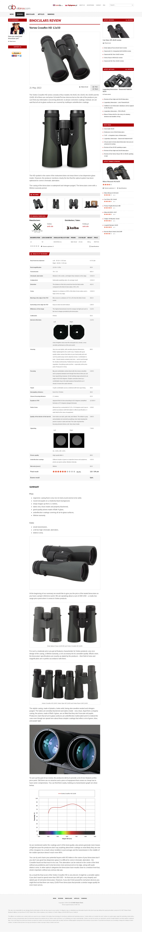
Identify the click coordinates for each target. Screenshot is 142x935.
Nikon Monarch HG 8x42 (111, 193)
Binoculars (30, 14)
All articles (129, 69)
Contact (98, 5)
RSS (104, 5)
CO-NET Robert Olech (77, 902)
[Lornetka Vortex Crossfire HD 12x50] (38, 199)
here (16, 922)
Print (96, 87)
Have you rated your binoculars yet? (15, 37)
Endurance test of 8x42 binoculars (114, 132)
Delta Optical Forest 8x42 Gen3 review (115, 48)
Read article (107, 94)
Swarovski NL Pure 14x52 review (114, 54)
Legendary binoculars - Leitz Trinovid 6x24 (116, 102)
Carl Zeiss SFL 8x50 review (112, 40)
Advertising (90, 5)
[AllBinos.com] (19, 6)
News (12, 14)
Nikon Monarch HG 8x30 (111, 181)
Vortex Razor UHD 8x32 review (113, 57)
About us (82, 5)
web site (50, 226)
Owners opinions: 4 (109, 188)
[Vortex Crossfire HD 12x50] (64, 33)
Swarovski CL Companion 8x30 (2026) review (117, 51)
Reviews (20, 14)
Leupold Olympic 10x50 (111, 225)
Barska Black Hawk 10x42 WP (113, 231)
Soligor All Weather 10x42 (111, 218)
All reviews (129, 20)
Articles (41, 14)
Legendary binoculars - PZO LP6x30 (114, 111)
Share (96, 89)
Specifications (95, 246)
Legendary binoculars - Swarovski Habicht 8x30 (118, 138)
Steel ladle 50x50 (109, 129)
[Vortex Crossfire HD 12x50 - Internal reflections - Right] (77, 326)
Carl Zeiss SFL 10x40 (110, 199)
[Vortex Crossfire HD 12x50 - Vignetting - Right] (77, 434)
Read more (13, 41)
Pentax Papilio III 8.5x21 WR (112, 206)
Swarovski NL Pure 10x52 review (114, 61)
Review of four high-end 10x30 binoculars (116, 99)
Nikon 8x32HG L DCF (110, 212)
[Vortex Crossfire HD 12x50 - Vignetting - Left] (61, 434)
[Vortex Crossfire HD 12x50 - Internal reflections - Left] (61, 326)
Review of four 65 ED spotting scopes (115, 147)
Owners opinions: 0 (48, 246)
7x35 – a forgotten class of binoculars (115, 135)
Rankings (51, 14)
